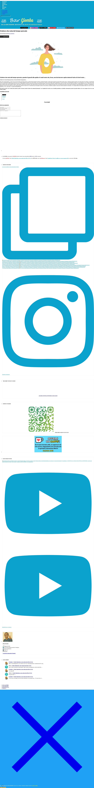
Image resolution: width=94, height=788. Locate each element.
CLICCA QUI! (35, 785)
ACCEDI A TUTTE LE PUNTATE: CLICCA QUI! (48, 395)
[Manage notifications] (2, 785)
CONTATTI (3, 13)
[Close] (47, 783)
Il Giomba (11, 669)
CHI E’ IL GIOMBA (4, 10)
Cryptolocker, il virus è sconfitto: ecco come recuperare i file (58, 158)
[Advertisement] (32, 127)
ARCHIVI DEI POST (5, 12)
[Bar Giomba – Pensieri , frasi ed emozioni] (22, 25)
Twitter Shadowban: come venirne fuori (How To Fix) (21, 158)
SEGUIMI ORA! (3, 787)
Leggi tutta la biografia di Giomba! (9, 653)
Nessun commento (11, 33)
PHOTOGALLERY (4, 11)
